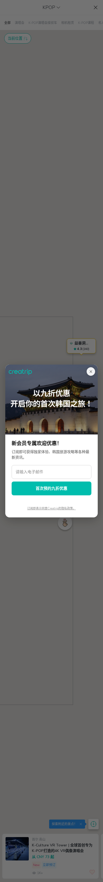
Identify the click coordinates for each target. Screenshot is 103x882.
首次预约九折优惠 (51, 488)
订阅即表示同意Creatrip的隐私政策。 (51, 508)
